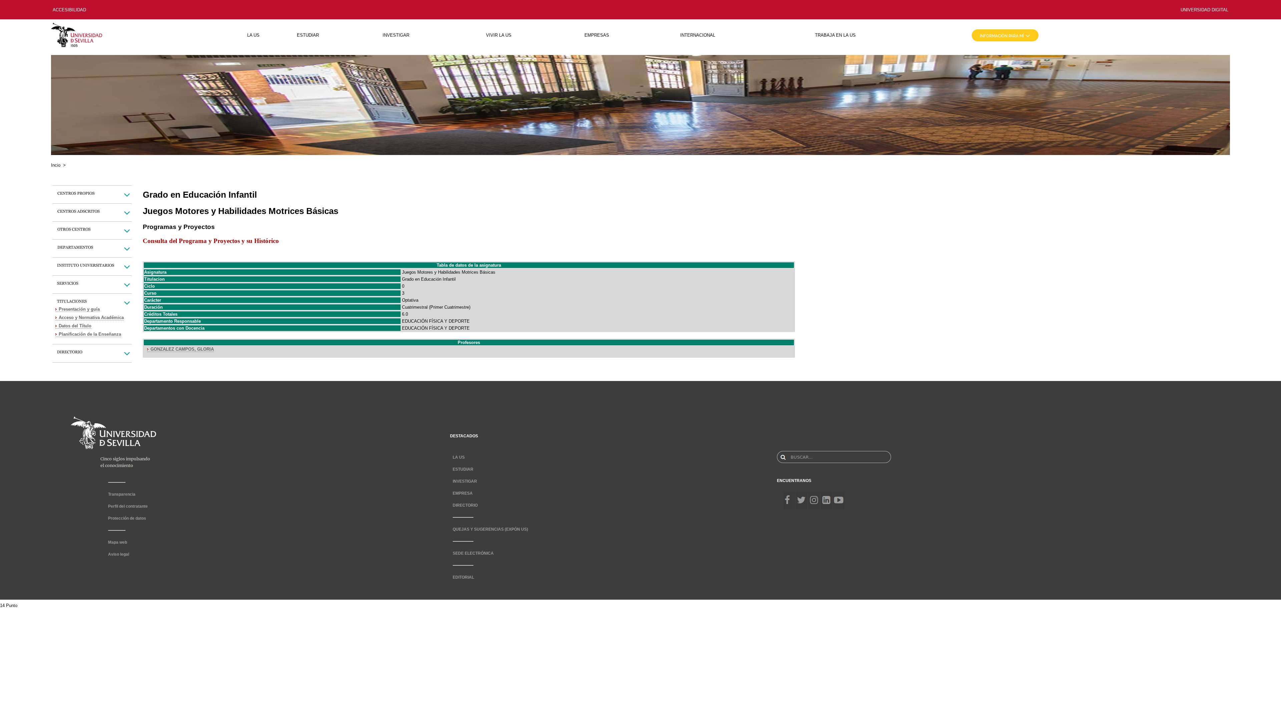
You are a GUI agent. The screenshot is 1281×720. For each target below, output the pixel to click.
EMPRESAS (596, 35)
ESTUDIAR (308, 35)
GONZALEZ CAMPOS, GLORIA (182, 349)
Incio (55, 165)
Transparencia (121, 494)
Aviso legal (118, 554)
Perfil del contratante (128, 506)
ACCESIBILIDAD (69, 9)
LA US (253, 35)
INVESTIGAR (396, 35)
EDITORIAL (463, 577)
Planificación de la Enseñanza (90, 334)
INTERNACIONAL (697, 35)
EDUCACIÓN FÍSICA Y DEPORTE (436, 321)
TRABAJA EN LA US (835, 35)
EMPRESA (463, 493)
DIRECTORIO (465, 505)
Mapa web (117, 542)
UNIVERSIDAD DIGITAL (1204, 9)
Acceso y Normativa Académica (91, 317)
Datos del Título (75, 325)
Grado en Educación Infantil (429, 279)
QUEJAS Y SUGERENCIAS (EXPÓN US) (490, 529)
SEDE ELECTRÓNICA (473, 553)
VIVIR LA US (498, 35)
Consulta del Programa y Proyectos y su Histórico (211, 240)
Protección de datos (127, 518)
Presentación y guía (79, 309)
